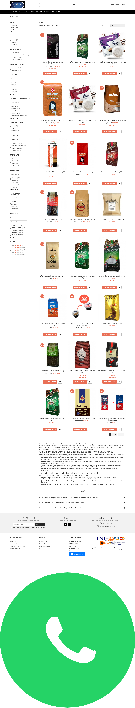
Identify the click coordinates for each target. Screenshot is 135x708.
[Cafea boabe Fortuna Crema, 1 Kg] (112, 154)
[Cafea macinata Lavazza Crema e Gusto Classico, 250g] (112, 402)
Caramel (13, 185)
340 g (13, 85)
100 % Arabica (15, 143)
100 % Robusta (15, 150)
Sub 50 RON (14, 225)
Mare (13, 163)
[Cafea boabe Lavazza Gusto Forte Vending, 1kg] (53, 46)
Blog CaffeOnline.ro (52, 12)
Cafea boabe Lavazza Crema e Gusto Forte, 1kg (53, 324)
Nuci (12, 187)
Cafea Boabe (13, 25)
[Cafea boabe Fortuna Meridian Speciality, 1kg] (112, 355)
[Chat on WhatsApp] (67, 707)
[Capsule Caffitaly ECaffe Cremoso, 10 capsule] (53, 154)
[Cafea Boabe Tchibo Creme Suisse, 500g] (112, 203)
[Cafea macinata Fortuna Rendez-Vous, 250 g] (53, 402)
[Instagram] (69, 524)
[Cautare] (74, 5)
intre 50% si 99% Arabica (18, 55)
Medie (13, 42)
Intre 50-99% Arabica (17, 146)
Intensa (13, 40)
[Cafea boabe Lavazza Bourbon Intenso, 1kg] (82, 355)
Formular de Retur (44, 546)
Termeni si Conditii (15, 544)
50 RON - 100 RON (16, 228)
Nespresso (14, 113)
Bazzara (13, 209)
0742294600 (107, 523)
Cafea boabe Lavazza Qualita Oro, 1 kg (82, 219)
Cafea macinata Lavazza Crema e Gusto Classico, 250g (112, 419)
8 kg (12, 82)
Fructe (13, 182)
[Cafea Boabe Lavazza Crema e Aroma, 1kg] (112, 99)
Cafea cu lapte (15, 135)
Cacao (13, 180)
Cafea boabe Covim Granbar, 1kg (82, 172)
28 (119, 434)
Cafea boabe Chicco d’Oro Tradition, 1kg (112, 323)
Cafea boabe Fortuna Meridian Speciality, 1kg (112, 372)
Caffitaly (13, 106)
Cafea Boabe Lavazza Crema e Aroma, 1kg (112, 120)
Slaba (13, 44)
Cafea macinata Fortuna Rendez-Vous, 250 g (52, 419)
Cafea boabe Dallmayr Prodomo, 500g (82, 418)
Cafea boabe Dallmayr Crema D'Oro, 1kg (52, 276)
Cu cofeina (14, 68)
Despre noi (13, 541)
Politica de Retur (44, 544)
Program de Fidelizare (34, 12)
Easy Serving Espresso (17, 116)
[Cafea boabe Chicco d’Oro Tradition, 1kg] (112, 307)
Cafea (13, 126)
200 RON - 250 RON (17, 235)
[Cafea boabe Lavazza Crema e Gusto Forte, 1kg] (53, 307)
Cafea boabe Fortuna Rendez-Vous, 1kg (82, 62)
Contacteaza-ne (78, 554)
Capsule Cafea (14, 28)
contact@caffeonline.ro (107, 526)
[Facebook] (65, 524)
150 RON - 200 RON (17, 232)
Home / (12, 17)
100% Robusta (15, 60)
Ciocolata (14, 130)
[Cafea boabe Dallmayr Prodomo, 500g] (82, 402)
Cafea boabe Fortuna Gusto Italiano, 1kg (112, 276)
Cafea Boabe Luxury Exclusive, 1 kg (52, 371)
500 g (13, 92)
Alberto (13, 202)
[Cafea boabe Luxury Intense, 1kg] (53, 203)
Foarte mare (15, 165)
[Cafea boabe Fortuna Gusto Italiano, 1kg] (112, 255)
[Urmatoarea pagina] (122, 434)
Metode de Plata (44, 541)
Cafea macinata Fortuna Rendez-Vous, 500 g (82, 277)
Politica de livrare (15, 548)
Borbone (14, 211)
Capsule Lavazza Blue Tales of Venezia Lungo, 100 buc (82, 324)
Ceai (12, 128)
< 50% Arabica (15, 57)
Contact (12, 551)
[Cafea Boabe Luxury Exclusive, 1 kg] (53, 355)
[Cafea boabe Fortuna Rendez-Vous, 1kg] (82, 46)
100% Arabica (15, 53)
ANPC (41, 548)
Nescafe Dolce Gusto (17, 111)
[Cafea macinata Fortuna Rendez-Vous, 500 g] (82, 255)
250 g (13, 89)
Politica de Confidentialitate (31, 529)
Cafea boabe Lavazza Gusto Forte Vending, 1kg (53, 63)
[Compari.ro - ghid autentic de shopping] (14, 564)
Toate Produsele (16, 12)
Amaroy (13, 206)
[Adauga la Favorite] (60, 73)
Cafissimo (14, 108)
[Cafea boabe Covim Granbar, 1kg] (82, 154)
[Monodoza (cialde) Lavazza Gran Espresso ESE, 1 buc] (82, 99)
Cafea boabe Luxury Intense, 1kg (52, 219)
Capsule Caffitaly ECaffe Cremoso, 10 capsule (53, 173)
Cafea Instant (13, 32)
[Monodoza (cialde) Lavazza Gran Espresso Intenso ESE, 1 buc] (112, 46)
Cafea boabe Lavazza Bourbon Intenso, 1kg (82, 372)
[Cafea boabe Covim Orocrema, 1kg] (53, 99)
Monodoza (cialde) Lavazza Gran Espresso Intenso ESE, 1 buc (112, 63)
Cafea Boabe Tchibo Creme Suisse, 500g (112, 219)
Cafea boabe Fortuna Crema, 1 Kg (112, 172)
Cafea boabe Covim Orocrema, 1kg (52, 120)
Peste (13, 245)
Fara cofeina (15, 70)
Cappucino (14, 133)
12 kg (13, 87)
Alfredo (13, 204)
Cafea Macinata (14, 30)
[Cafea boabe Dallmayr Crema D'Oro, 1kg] (53, 255)
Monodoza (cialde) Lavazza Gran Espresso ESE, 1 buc (82, 121)
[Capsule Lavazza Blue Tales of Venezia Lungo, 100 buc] (82, 307)
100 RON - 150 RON (17, 230)
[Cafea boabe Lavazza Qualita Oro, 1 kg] (82, 203)
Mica (12, 158)
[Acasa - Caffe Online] (19, 4)
